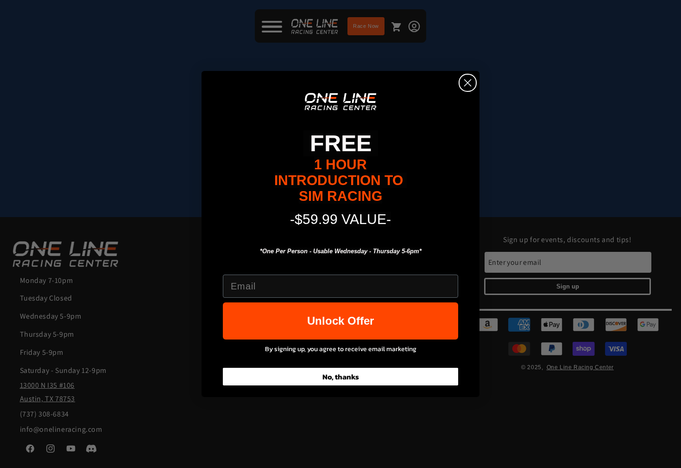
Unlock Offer (340, 320)
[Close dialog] (468, 83)
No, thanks (340, 376)
